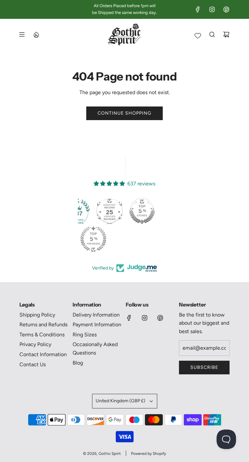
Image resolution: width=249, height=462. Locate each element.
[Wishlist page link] (198, 35)
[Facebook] (198, 9)
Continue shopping (124, 113)
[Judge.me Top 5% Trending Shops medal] (93, 239)
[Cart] (226, 34)
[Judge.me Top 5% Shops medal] (142, 211)
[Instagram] (212, 9)
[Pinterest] (226, 9)
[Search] (212, 34)
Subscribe (204, 367)
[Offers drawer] (36, 34)
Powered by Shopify (148, 453)
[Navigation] (22, 34)
